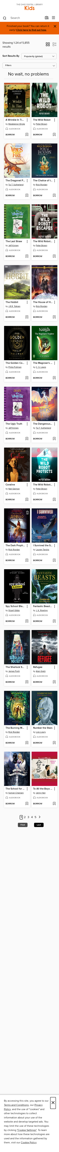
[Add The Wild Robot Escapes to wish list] (54, 256)
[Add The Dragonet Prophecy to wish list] (27, 196)
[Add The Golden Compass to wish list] (27, 378)
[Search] (4, 18)
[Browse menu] (53, 18)
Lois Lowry (41, 732)
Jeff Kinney (13, 245)
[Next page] (40, 817)
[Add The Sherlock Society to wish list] (27, 682)
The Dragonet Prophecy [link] (15, 180)
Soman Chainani (16, 793)
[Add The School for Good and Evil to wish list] (27, 804)
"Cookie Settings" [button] (27, 1130)
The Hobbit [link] (12, 302)
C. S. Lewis (41, 367)
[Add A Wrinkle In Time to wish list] (27, 135)
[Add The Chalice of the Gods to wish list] (54, 196)
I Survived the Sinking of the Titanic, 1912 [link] (43, 545)
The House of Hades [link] (43, 302)
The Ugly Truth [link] (14, 423)
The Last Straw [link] (14, 241)
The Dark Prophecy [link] (15, 545)
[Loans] (47, 18)
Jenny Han (41, 793)
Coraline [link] (10, 484)
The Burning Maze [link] (15, 728)
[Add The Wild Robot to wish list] (54, 135)
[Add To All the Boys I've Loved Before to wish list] (54, 804)
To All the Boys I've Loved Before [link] (43, 788)
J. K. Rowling (42, 610)
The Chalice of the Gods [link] (43, 180)
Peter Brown (41, 124)
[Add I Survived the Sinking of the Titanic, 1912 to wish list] (54, 560)
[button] (48, 45)
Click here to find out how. (31, 30)
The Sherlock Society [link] (15, 667)
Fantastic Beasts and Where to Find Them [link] (43, 606)
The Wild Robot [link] (41, 120)
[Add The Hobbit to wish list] (27, 317)
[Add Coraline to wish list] (27, 500)
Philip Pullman (14, 367)
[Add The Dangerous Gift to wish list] (54, 439)
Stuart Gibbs (14, 610)
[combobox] (23, 18)
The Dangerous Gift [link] (43, 423)
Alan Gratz (41, 671)
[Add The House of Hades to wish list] (54, 317)
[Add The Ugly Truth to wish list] (27, 439)
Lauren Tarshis (42, 549)
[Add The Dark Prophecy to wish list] (27, 560)
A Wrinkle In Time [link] (15, 120)
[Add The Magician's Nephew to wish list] (54, 378)
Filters (8, 65)
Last (39, 824)
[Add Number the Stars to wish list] (54, 743)
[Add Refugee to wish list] (54, 682)
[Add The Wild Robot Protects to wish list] (54, 500)
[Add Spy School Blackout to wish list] (27, 621)
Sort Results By (10, 56)
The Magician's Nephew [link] (43, 363)
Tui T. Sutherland (15, 184)
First (22, 824)
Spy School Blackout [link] (15, 606)
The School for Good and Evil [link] (15, 788)
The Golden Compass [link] (15, 363)
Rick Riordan (41, 184)
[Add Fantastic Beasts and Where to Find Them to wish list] (54, 621)
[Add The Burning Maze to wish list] (27, 743)
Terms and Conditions (16, 1105)
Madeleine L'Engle (16, 124)
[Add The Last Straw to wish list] (27, 256)
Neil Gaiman (14, 489)
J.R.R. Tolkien (14, 306)
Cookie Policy (28, 1142)
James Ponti (14, 671)
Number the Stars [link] (42, 728)
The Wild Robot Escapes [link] (43, 241)
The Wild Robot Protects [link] (43, 484)
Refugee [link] (37, 667)
